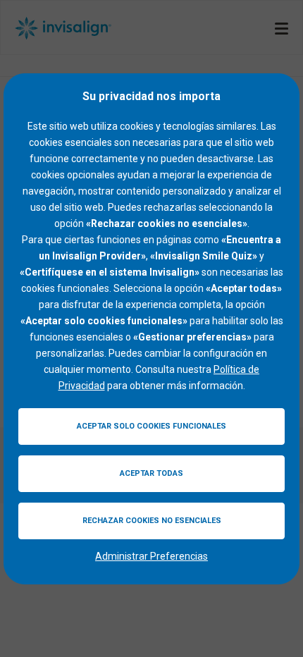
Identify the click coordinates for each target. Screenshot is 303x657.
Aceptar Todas (151, 473)
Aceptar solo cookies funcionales (151, 426)
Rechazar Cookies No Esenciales (151, 520)
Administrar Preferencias (151, 556)
